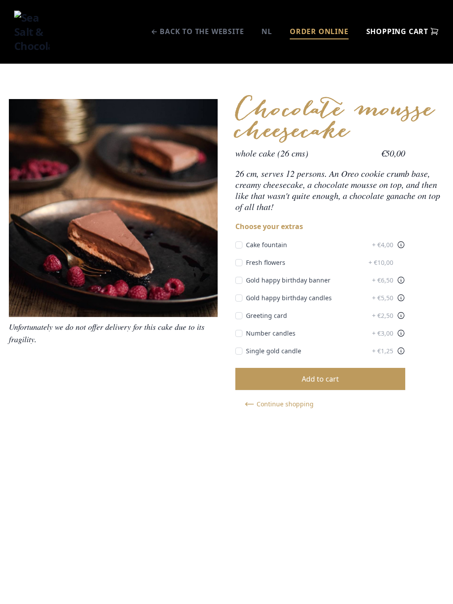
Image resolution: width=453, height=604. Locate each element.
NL (266, 31)
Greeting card (319, 315)
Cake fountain (319, 245)
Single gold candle (319, 351)
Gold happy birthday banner (319, 280)
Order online (319, 31)
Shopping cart (397, 31)
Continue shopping (285, 404)
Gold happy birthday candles (319, 298)
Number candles (319, 333)
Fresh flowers (319, 262)
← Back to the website (197, 31)
